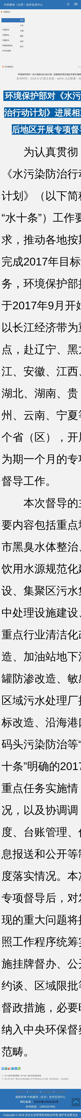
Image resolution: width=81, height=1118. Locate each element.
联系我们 (60, 1092)
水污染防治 (12, 20)
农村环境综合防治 (12, 41)
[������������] (16, 1068)
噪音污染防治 (12, 36)
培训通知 (33, 1092)
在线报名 (47, 1092)
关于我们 (20, 1092)
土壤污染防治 (12, 31)
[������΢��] (19, 1068)
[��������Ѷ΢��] (12, 1068)
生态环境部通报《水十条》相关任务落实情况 (24, 1076)
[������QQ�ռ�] (6, 1068)
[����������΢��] (9, 1068)
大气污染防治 (12, 26)
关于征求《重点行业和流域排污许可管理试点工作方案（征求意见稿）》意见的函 (37, 1079)
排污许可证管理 (12, 47)
